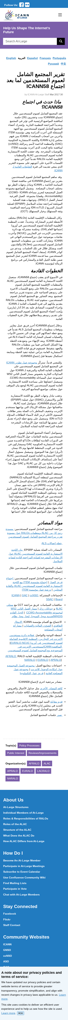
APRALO (55, 659)
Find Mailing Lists (14, 883)
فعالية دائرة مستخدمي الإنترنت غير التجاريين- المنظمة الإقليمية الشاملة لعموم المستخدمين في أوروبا (36, 639)
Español (32, 58)
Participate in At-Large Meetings (24, 866)
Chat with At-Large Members (21, 894)
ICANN (34, 646)
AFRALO (34, 763)
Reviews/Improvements (42, 752)
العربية (21, 58)
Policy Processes (29, 745)
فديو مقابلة (56, 701)
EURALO (42, 659)
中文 (63, 63)
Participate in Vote (15, 888)
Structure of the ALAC (17, 829)
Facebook (9, 913)
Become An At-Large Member (21, 860)
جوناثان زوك (46, 608)
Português (59, 58)
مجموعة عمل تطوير (21, 362)
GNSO (7, 949)
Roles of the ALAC (15, 824)
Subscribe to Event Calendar (21, 871)
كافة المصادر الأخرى (51, 688)
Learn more (8, 1013)
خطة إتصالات (52, 543)
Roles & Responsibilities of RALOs (25, 818)
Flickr (6, 919)
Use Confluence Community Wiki (24, 877)
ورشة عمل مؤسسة (36, 589)
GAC (25, 595)
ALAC (47, 763)
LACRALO (43, 770)
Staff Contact (11, 925)
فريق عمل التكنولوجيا (31, 673)
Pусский (53, 63)
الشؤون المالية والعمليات (37, 625)
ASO (6, 961)
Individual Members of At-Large (23, 812)
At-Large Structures (16, 807)
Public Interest (15, 752)
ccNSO (7, 955)
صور (60, 714)
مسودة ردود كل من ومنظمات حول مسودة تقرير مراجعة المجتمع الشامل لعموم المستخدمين (34, 533)
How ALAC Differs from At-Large (23, 841)
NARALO (29, 659)
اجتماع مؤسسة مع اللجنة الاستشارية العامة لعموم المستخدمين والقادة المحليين (34, 586)
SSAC (49, 599)
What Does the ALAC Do (18, 835)
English (11, 58)
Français (45, 58)
